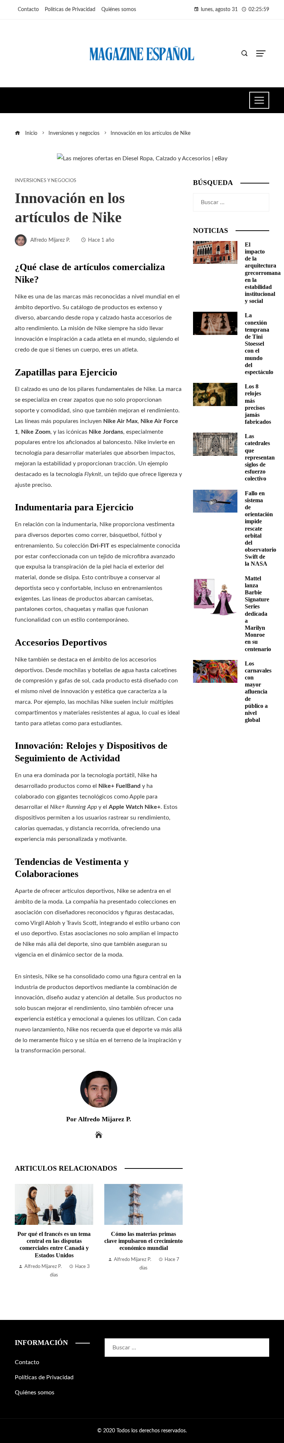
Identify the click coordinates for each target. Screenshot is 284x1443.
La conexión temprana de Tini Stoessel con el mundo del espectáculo (259, 343)
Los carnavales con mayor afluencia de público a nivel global (258, 691)
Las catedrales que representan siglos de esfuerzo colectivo (260, 457)
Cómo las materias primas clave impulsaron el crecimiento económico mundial (143, 1241)
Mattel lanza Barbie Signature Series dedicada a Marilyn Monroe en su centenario (258, 613)
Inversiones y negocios (45, 180)
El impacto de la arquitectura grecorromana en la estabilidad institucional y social (263, 272)
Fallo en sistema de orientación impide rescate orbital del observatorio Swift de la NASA (260, 528)
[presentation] (22, 1237)
